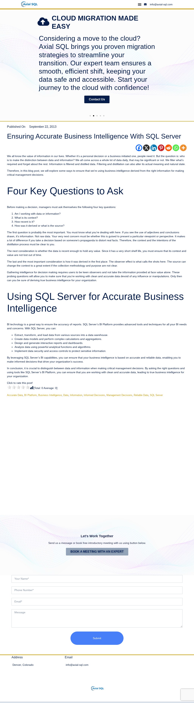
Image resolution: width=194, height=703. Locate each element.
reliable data (141, 395)
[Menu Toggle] (140, 4)
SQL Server (156, 395)
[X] (146, 147)
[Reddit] (168, 147)
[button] (2, 61)
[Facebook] (139, 147)
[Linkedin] (153, 147)
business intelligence (50, 395)
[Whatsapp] (176, 147)
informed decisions (94, 395)
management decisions (119, 395)
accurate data (15, 395)
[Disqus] (97, 453)
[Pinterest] (161, 147)
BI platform (30, 395)
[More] (183, 147)
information (76, 395)
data (65, 395)
